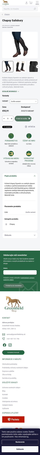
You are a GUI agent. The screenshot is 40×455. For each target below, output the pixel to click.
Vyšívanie (5, 408)
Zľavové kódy (6, 374)
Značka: (7, 27)
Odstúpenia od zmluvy (10, 401)
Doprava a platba (8, 371)
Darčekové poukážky (9, 378)
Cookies (5, 398)
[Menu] (37, 3)
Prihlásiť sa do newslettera (14, 285)
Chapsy (12, 224)
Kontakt (5, 394)
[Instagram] (10, 345)
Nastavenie (20, 442)
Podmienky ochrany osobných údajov (15, 368)
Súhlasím (20, 449)
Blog (3, 391)
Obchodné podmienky (9, 364)
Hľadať (35, 9)
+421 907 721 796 (13, 339)
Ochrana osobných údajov (11, 387)
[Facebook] (4, 345)
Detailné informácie (9, 91)
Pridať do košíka (21, 118)
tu (27, 437)
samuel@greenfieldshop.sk (16, 334)
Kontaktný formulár (13, 352)
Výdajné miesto (7, 405)
